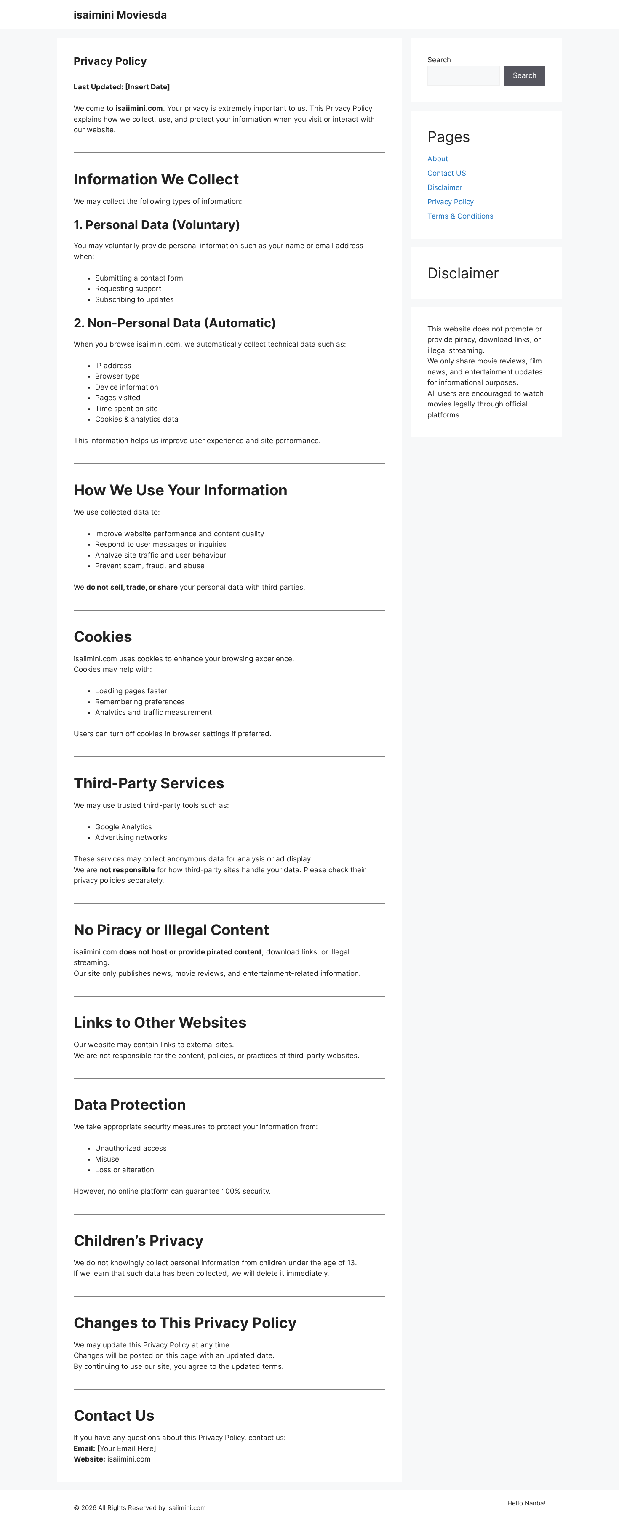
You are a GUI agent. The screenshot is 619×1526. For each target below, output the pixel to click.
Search (439, 60)
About (437, 159)
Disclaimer (444, 187)
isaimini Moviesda (120, 14)
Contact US (446, 173)
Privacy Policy (450, 202)
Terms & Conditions (460, 216)
